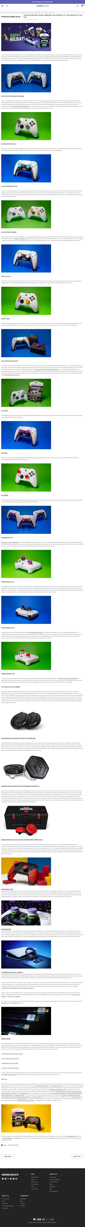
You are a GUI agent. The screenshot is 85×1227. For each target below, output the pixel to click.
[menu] (2, 6)
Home (1, 12)
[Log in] (77, 6)
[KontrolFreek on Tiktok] (3, 1179)
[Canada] (39, 1219)
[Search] (7, 6)
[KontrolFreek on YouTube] (14, 1179)
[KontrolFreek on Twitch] (16, 1179)
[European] (47, 1219)
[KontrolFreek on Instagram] (11, 1179)
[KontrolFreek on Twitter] (8, 1178)
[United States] (34, 1219)
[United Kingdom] (43, 1219)
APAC (52, 1219)
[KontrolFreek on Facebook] (6, 1179)
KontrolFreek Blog (9, 12)
